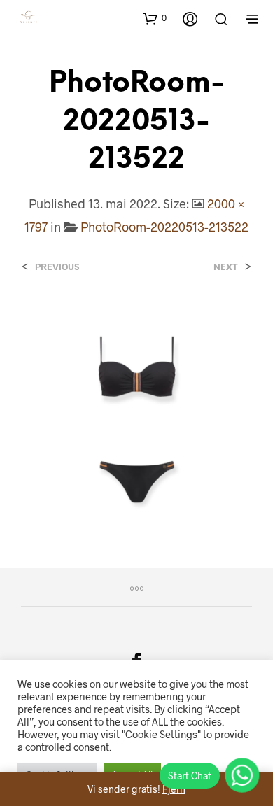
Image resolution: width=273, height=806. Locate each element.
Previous (57, 266)
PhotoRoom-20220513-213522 (164, 226)
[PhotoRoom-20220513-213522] (136, 406)
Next (226, 266)
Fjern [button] (174, 789)
